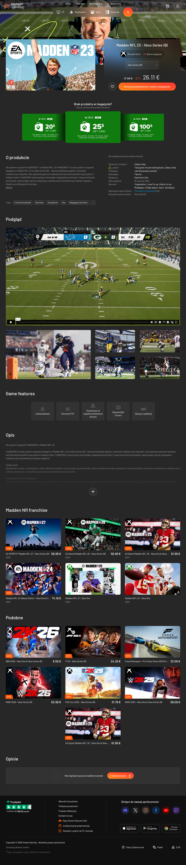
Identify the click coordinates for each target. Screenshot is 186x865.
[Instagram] (146, 810)
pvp (63, 202)
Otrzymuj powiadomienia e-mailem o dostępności (147, 86)
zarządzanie (53, 202)
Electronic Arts (141, 177)
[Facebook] (156, 810)
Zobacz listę (140, 164)
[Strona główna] (14, 6)
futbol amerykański (23, 202)
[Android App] (150, 828)
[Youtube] (166, 810)
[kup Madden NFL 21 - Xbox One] (93, 579)
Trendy (68, 3)
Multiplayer (139, 187)
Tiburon (138, 174)
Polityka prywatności (68, 806)
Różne (137, 194)
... (93, 202)
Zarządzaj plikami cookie (17, 847)
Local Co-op (152, 184)
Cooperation (140, 184)
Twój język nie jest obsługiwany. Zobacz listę (155, 167)
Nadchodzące (95, 3)
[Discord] (125, 810)
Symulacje (170, 187)
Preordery (80, 3)
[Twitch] (176, 810)
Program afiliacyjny (68, 811)
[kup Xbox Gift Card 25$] (93, 127)
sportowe (39, 202)
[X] (136, 810)
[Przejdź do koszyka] (167, 5)
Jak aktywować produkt (145, 171)
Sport (161, 187)
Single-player (151, 187)
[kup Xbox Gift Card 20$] (45, 127)
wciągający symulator (78, 202)
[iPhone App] (129, 828)
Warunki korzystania (68, 801)
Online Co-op (165, 184)
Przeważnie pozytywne (145, 191)
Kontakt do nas (66, 815)
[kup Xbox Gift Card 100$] (140, 127)
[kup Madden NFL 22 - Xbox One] (152, 579)
